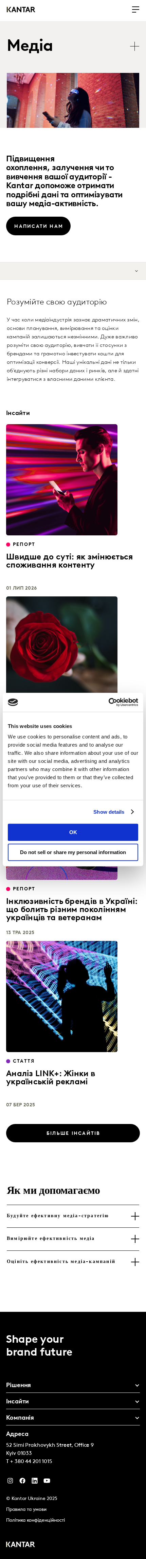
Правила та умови (26, 1509)
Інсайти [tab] (17, 1402)
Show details (108, 812)
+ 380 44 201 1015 (31, 1461)
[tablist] (76, 47)
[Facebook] (22, 1482)
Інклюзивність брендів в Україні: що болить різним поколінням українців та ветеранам (72, 910)
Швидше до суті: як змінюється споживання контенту (69, 561)
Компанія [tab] (20, 1418)
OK (73, 832)
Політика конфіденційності (35, 1520)
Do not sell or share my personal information (73, 852)
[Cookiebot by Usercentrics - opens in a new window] (108, 702)
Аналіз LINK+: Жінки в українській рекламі (50, 1078)
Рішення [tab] (18, 1386)
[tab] (73, 1216)
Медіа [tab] (30, 47)
